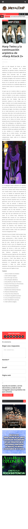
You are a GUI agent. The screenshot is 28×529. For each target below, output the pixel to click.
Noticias (7, 16)
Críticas (5, 20)
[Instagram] (24, 14)
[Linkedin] (17, 336)
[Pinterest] (20, 336)
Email (4, 367)
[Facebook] (22, 14)
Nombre (5, 360)
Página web (6, 375)
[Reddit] (14, 336)
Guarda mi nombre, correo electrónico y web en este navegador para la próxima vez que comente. (13, 389)
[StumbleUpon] (23, 336)
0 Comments (13, 59)
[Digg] (11, 336)
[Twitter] (20, 14)
